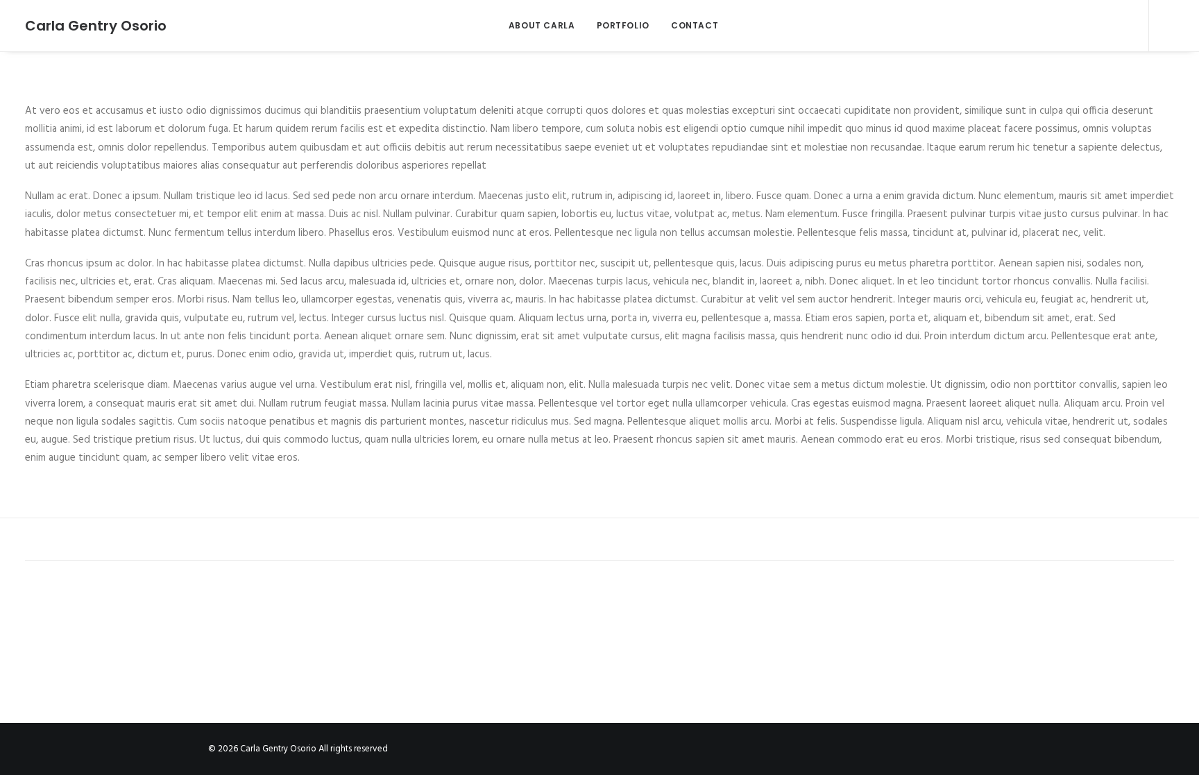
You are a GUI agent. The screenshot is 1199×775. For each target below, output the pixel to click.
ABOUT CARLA (542, 25)
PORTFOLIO (623, 25)
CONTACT (694, 25)
